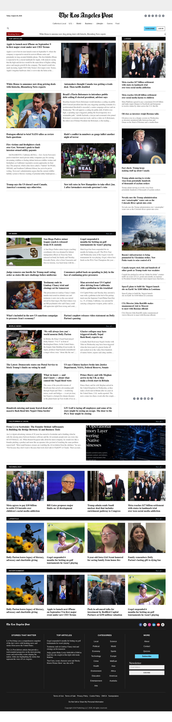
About (146, 641)
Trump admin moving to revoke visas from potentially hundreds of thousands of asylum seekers (136, 181)
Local (96, 641)
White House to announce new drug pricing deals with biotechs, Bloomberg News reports (54, 34)
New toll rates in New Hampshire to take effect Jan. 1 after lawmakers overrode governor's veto (89, 186)
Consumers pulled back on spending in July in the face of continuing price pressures (89, 273)
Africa (113, 671)
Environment (96, 671)
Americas (113, 676)
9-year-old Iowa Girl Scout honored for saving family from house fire (105, 558)
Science (113, 641)
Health (96, 666)
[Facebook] (146, 16)
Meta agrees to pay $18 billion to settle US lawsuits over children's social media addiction (23, 508)
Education (96, 676)
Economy (96, 651)
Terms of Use (58, 696)
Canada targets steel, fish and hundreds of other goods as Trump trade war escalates (141, 269)
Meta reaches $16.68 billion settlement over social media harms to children (139, 96)
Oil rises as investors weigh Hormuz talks (140, 113)
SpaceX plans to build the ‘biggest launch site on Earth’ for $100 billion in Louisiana (141, 288)
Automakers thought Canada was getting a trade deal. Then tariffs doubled (88, 85)
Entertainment (96, 681)
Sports (113, 651)
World (113, 646)
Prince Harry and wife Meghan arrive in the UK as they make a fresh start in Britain (96, 378)
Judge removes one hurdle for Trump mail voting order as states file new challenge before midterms (31, 273)
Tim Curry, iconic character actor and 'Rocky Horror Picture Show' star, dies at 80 (63, 662)
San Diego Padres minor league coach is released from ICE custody (56, 242)
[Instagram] (153, 16)
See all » (109, 233)
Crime (96, 661)
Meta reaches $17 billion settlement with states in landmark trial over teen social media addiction (138, 85)
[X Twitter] (149, 16)
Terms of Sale (70, 696)
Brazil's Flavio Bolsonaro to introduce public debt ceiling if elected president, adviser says (85, 96)
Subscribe (146, 672)
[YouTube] (160, 16)
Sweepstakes (113, 696)
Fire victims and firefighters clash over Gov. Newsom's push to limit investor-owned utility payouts (23, 147)
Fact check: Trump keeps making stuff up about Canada (135, 169)
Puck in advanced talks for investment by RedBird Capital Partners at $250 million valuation (105, 612)
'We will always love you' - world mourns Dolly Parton (57, 333)
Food (117, 24)
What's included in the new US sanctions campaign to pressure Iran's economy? (32, 317)
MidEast (113, 661)
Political (96, 646)
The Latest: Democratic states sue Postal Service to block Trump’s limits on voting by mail (32, 366)
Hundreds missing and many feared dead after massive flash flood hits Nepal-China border (29, 409)
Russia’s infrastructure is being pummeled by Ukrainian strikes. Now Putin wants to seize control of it (138, 257)
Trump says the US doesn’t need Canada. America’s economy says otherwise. (26, 186)
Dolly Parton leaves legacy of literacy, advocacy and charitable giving (25, 558)
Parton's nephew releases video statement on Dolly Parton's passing (89, 317)
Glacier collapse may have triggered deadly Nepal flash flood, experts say (93, 334)
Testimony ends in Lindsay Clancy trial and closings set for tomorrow (56, 285)
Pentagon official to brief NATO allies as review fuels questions (30, 135)
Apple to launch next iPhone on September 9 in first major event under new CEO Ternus (28, 45)
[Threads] (163, 16)
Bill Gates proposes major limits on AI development (60, 507)
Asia (113, 666)
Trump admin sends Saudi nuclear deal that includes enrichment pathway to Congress (104, 508)
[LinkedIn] (156, 16)
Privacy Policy (82, 696)
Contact (147, 646)
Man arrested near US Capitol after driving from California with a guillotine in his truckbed (96, 285)
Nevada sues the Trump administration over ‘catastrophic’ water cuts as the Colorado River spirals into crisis (139, 200)
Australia (113, 681)
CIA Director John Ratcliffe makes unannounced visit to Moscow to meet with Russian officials (137, 306)
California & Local (59, 24)
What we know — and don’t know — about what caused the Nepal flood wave (57, 378)
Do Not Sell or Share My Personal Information (86, 702)
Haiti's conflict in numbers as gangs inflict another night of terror (89, 135)
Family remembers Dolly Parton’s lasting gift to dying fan (144, 558)
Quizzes (146, 651)
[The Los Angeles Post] (86, 16)
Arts (96, 686)
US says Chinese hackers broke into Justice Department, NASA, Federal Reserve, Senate (86, 366)
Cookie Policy (95, 696)
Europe (113, 656)
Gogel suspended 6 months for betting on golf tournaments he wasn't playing (95, 242)
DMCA (104, 696)
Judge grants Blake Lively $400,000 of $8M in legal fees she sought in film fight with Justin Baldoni (64, 654)
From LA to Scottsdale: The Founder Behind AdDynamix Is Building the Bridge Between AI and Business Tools (35, 428)
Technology (96, 656)
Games (110, 24)
